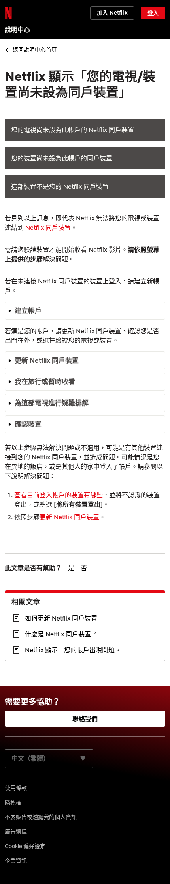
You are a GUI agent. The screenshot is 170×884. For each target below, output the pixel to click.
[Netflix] (8, 13)
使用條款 (16, 787)
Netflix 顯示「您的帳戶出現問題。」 (76, 650)
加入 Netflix (112, 12)
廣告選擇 (16, 831)
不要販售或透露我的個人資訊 (41, 817)
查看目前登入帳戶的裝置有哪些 (58, 495)
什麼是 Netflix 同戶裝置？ (61, 634)
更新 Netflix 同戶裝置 (69, 517)
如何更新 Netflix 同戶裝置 (61, 618)
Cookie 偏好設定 (25, 846)
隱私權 (13, 802)
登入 (153, 13)
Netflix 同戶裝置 (48, 227)
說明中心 (17, 30)
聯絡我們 (85, 719)
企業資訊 (16, 860)
